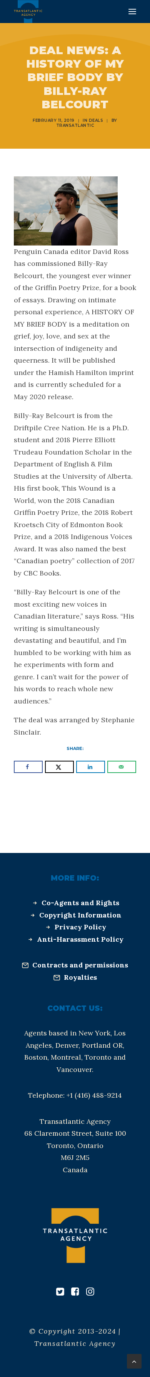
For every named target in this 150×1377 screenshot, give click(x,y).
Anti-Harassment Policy (80, 939)
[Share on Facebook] (28, 767)
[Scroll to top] (134, 1360)
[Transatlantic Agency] (28, 11)
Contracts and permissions (80, 965)
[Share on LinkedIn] (90, 767)
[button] (132, 11)
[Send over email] (121, 767)
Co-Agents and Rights (80, 902)
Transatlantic (75, 125)
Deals (96, 120)
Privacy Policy (80, 926)
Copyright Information (80, 915)
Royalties (80, 977)
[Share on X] (59, 767)
